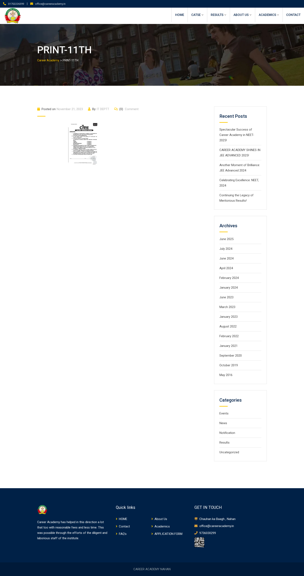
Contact (293, 15)
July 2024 (225, 249)
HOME (179, 15)
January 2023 (228, 317)
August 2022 (228, 326)
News (223, 423)
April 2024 (226, 268)
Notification (227, 433)
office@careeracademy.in (50, 3)
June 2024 (226, 258)
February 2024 (229, 278)
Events (224, 413)
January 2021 (228, 346)
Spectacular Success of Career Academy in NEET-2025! (236, 135)
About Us (241, 15)
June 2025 (226, 239)
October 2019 (228, 365)
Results (217, 15)
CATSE (196, 15)
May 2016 (225, 375)
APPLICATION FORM (168, 534)
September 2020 (230, 355)
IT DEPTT (103, 109)
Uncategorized (229, 452)
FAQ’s (123, 534)
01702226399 (16, 3)
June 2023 (226, 297)
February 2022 (229, 336)
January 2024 (228, 287)
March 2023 (227, 307)
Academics (267, 15)
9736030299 (207, 533)
